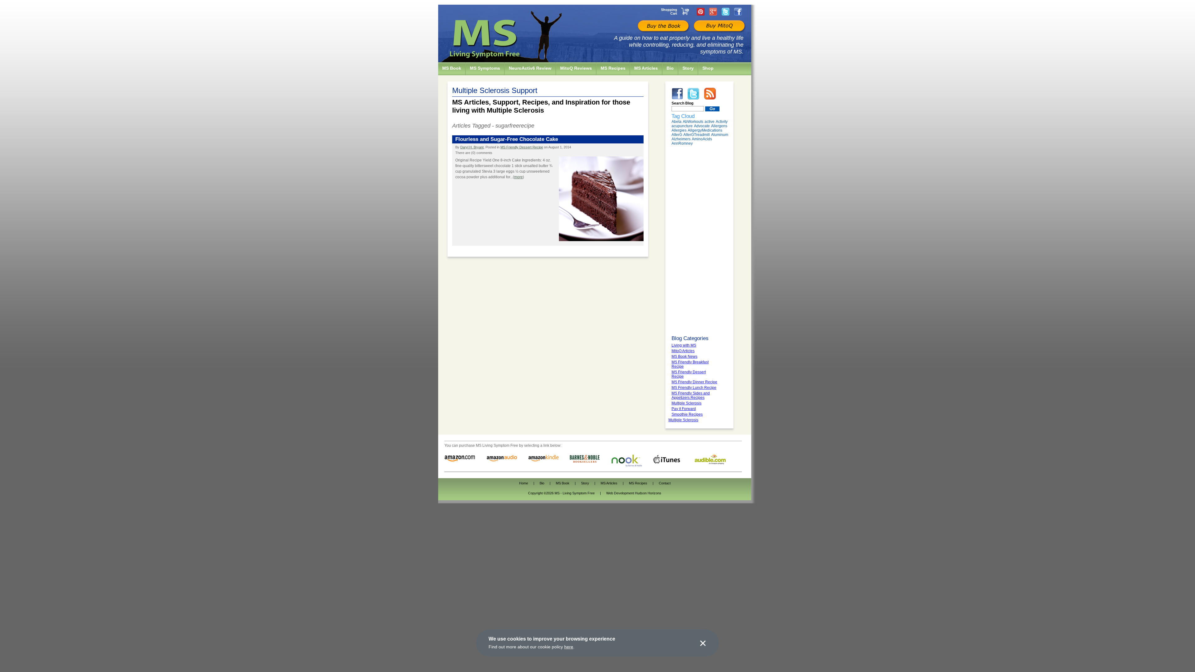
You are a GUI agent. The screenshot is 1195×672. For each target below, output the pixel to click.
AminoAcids (702, 139)
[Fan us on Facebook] (738, 11)
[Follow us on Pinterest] (701, 11)
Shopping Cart (669, 11)
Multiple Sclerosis (683, 420)
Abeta (677, 121)
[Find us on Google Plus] (713, 11)
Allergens (719, 126)
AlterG (677, 135)
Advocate (702, 126)
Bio (542, 483)
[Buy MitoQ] (719, 26)
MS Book (562, 483)
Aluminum (719, 135)
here (568, 646)
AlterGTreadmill (696, 135)
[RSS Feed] (710, 93)
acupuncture (682, 126)
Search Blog (682, 103)
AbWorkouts (693, 121)
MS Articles (609, 483)
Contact (665, 483)
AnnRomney (682, 143)
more (518, 177)
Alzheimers (681, 139)
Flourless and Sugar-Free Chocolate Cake (506, 139)
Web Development (620, 493)
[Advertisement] (699, 240)
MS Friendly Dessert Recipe (521, 147)
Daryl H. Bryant (472, 147)
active (710, 121)
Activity (722, 121)
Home (523, 483)
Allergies (679, 130)
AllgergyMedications (705, 130)
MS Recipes (638, 483)
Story (585, 483)
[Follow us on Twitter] (725, 11)
